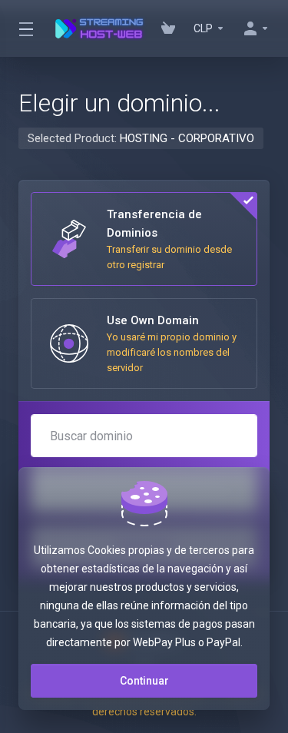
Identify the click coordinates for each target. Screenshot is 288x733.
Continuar (144, 681)
